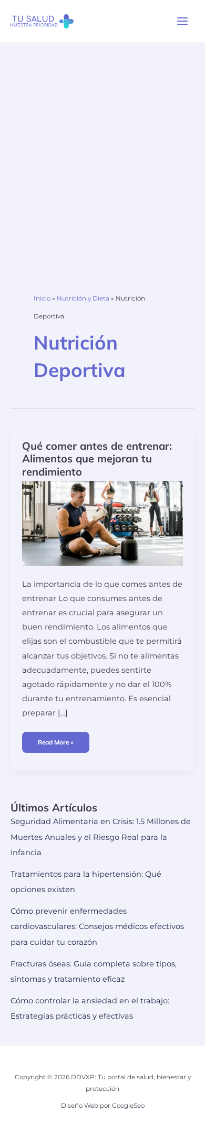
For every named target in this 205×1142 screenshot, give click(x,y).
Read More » (55, 745)
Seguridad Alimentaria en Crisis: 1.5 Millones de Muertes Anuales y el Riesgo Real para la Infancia (101, 837)
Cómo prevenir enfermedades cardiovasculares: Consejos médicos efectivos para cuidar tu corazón (97, 926)
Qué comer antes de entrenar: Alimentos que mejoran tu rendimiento (97, 458)
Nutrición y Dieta (83, 298)
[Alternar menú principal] (182, 21)
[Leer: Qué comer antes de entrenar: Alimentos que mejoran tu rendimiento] (102, 522)
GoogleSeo (128, 1105)
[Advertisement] (102, 150)
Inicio (42, 298)
